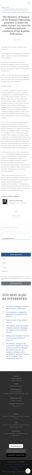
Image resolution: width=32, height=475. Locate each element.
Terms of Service (19, 473)
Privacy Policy (8, 473)
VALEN (3, 7)
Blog (7, 7)
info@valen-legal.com (16, 386)
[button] (27, 470)
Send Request (16, 283)
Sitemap (16, 468)
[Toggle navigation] (28, 2)
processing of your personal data (11, 278)
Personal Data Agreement (16, 466)
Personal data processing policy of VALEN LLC (16, 464)
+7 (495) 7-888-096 (16, 378)
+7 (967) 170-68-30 (16, 380)
